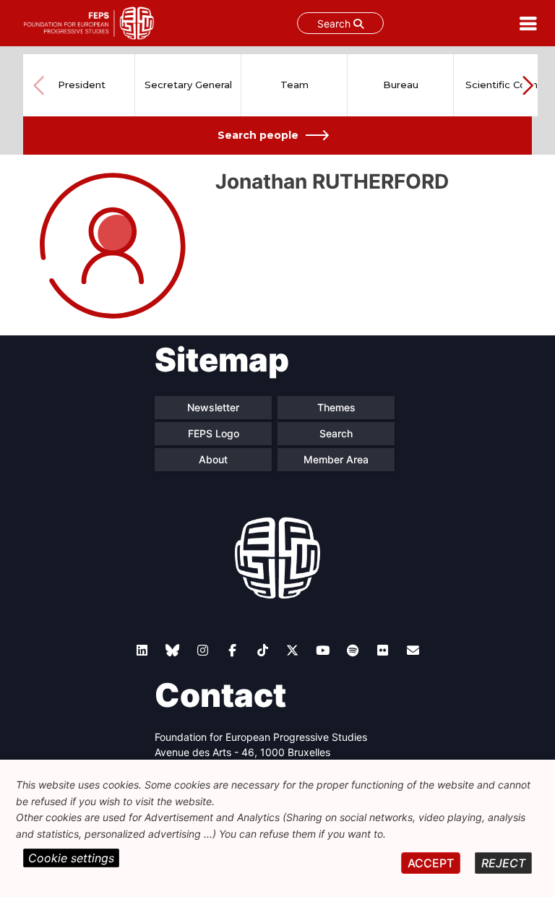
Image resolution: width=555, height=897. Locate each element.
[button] (527, 85)
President (82, 84)
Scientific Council (506, 84)
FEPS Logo (213, 433)
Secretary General (188, 84)
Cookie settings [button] (71, 858)
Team (294, 84)
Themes (336, 407)
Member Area (336, 459)
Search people (258, 135)
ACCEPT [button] (431, 863)
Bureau (400, 84)
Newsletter (213, 407)
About (213, 459)
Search (335, 23)
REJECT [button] (503, 863)
